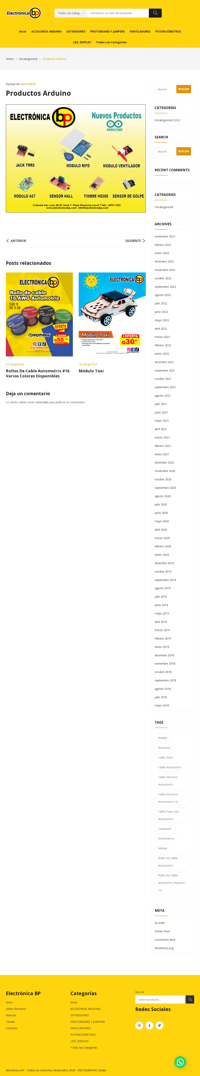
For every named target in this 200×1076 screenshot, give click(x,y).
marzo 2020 (162, 538)
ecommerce (166, 838)
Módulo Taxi (91, 370)
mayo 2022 (162, 320)
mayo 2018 (162, 705)
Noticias (11, 1015)
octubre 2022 (163, 278)
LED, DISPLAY (79, 1041)
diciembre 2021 (164, 362)
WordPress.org (164, 948)
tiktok (159, 1025)
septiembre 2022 (165, 287)
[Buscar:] (173, 89)
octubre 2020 (163, 479)
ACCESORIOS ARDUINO (86, 1009)
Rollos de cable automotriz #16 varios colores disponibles (37, 373)
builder (163, 738)
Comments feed (165, 940)
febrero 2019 (163, 638)
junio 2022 (161, 312)
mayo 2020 (162, 521)
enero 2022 (162, 353)
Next (141, 325)
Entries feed (162, 931)
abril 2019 (161, 622)
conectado (41, 402)
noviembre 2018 (165, 663)
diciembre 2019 (164, 563)
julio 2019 (161, 596)
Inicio (9, 1002)
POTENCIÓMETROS (83, 1034)
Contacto (12, 1028)
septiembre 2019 (165, 580)
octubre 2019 (163, 571)
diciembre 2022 (164, 261)
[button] (180, 1062)
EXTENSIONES (80, 1015)
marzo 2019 (162, 630)
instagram (139, 1025)
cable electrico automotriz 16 (168, 798)
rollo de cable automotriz (168, 861)
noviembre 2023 (165, 236)
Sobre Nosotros (16, 1009)
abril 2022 (161, 328)
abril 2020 (161, 529)
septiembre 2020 (165, 488)
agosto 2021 (163, 395)
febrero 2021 (163, 446)
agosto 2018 (163, 689)
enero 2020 (162, 554)
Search (190, 999)
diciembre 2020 (164, 462)
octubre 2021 (163, 379)
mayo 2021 (162, 420)
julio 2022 (161, 303)
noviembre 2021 (165, 370)
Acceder (160, 923)
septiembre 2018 (165, 680)
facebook (149, 1025)
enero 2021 (162, 454)
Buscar (139, 992)
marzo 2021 (162, 437)
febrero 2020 (163, 546)
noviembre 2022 (165, 270)
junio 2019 (161, 605)
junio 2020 (161, 513)
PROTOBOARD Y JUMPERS (88, 1022)
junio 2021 (161, 412)
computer (165, 829)
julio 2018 (161, 697)
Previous (11, 325)
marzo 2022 (162, 337)
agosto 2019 (163, 588)
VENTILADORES (81, 1028)
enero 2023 (162, 253)
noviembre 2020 (165, 471)
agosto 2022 (163, 295)
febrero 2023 (163, 245)
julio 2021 (161, 404)
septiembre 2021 (165, 387)
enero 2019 (162, 647)
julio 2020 (161, 504)
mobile (162, 848)
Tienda (10, 1022)
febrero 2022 (163, 345)
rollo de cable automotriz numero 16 (171, 882)
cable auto (165, 757)
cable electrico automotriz (168, 780)
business (164, 748)
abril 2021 (161, 429)
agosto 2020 (163, 496)
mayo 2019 (162, 613)
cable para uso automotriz (168, 815)
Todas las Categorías (84, 1047)
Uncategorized (15, 364)
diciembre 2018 (164, 655)
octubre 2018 (163, 672)
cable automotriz (169, 767)
